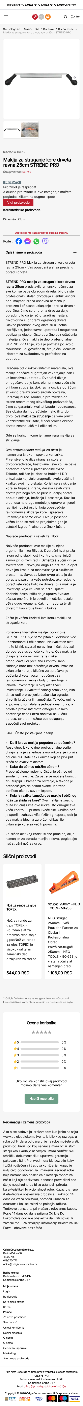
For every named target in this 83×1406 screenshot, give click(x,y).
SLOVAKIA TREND (14, 151)
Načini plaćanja (12, 1332)
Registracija (10, 1296)
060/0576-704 (67, 4)
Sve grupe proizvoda (16, 1358)
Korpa (6, 1307)
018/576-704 (34, 4)
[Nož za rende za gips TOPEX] (22, 883)
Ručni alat (48, 29)
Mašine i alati (31, 29)
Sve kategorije (11, 29)
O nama (8, 1342)
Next (74, 78)
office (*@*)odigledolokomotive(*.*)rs (45, 1386)
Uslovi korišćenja (13, 1327)
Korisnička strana (13, 1301)
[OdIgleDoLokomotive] (41, 16)
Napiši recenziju (41, 1099)
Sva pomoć (10, 1322)
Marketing (9, 1353)
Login (6, 1291)
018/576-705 (50, 4)
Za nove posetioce (14, 1317)
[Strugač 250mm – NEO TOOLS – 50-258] (64, 882)
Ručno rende (66, 29)
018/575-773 (18, 4)
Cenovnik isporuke (15, 1348)
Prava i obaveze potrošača (22, 1228)
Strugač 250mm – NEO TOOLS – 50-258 (64, 906)
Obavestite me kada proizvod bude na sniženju (41, 232)
